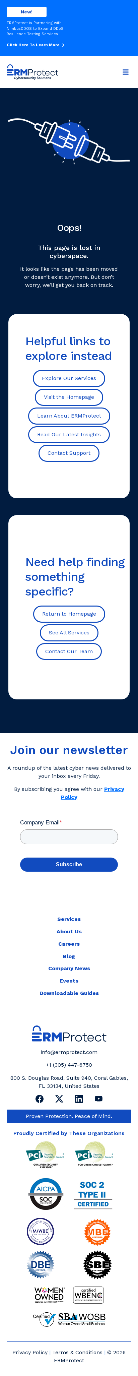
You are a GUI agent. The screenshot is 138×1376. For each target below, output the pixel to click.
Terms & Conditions (77, 1352)
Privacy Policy (30, 1352)
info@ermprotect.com (69, 1052)
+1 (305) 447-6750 (69, 1065)
